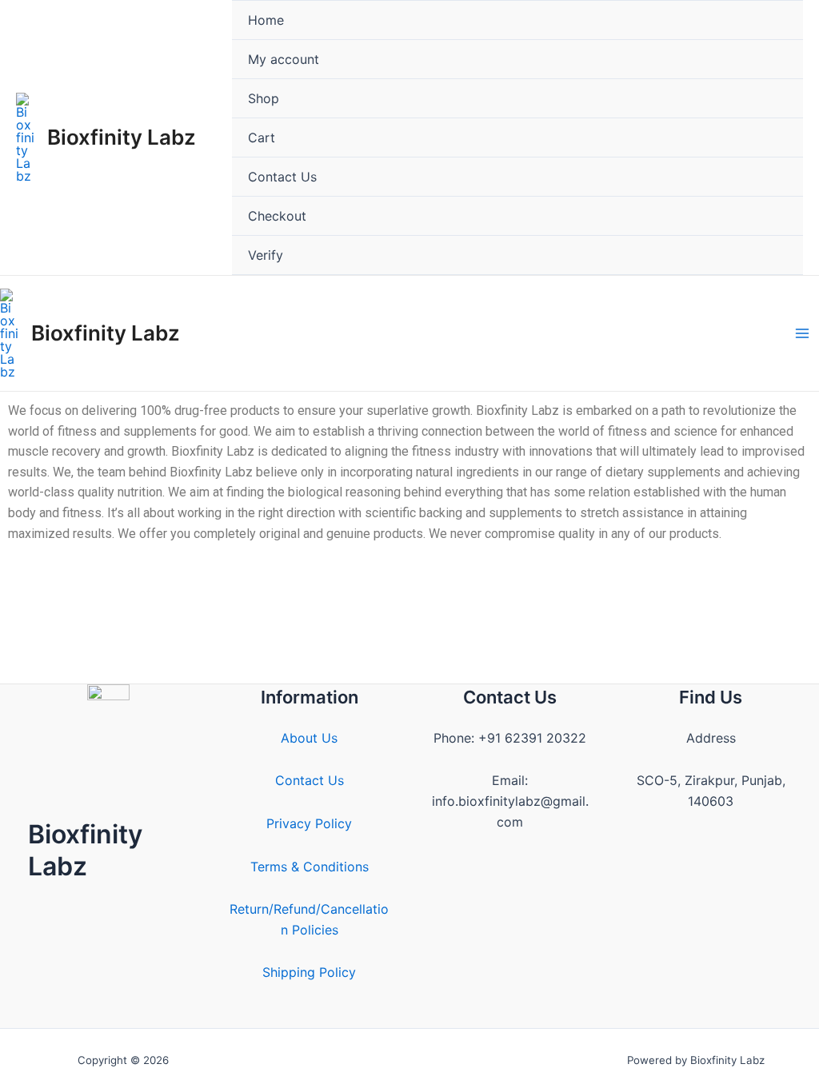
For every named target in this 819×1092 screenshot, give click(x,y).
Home (266, 20)
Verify (265, 255)
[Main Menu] (802, 333)
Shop (263, 98)
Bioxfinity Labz (121, 137)
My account (283, 59)
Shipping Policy (309, 972)
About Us (309, 738)
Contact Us (282, 177)
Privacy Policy (309, 823)
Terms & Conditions (309, 867)
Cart (261, 137)
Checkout (277, 216)
